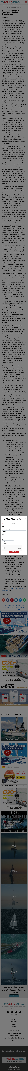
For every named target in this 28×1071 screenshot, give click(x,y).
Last (3, 539)
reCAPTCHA (5, 544)
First (3, 534)
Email (3, 526)
